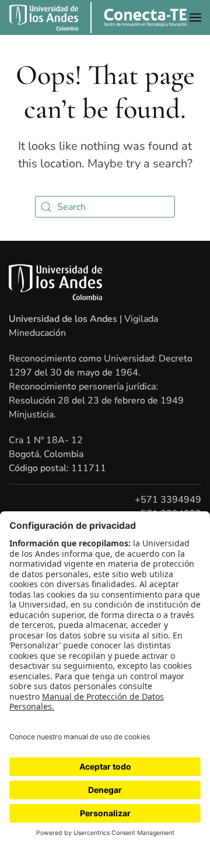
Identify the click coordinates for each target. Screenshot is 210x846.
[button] (195, 17)
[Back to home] (138, 17)
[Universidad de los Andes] (44, 17)
